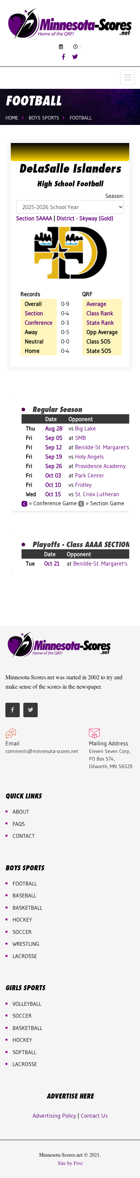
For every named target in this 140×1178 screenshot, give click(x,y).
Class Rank (100, 313)
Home (11, 117)
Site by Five (70, 1163)
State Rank (100, 322)
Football (81, 117)
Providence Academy (100, 465)
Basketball (27, 1028)
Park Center (89, 475)
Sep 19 (53, 456)
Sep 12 (53, 447)
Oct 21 (52, 563)
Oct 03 (53, 475)
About (21, 811)
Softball (24, 1052)
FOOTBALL (25, 883)
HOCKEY (22, 919)
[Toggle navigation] (127, 77)
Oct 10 (53, 484)
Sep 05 (53, 437)
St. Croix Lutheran (97, 494)
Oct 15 (53, 494)
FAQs (19, 823)
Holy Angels (89, 456)
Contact (24, 835)
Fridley (83, 484)
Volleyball (27, 1003)
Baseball (24, 895)
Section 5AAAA (34, 218)
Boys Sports (44, 117)
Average (96, 303)
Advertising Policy (54, 1115)
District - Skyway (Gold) (85, 218)
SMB (80, 437)
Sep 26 (53, 465)
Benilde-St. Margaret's (102, 447)
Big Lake (85, 428)
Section (34, 313)
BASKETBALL (27, 907)
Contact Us (94, 1115)
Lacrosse (25, 956)
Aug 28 (53, 428)
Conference (38, 322)
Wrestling (26, 943)
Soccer (22, 931)
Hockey (22, 1039)
